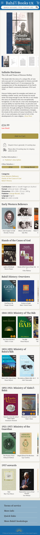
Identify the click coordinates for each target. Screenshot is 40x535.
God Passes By (9, 303)
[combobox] (20, 7)
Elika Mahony (27, 270)
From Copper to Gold (9, 230)
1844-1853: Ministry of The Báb (18, 313)
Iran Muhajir (26, 495)
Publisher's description (13, 160)
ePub (10, 167)
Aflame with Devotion (24, 230)
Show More (28, 116)
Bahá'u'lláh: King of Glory (9, 378)
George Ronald (29, 167)
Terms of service (12, 505)
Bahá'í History (7, 180)
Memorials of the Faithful (29, 417)
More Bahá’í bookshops (16, 521)
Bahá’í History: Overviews (16, 276)
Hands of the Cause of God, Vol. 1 (27, 267)
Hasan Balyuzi (25, 341)
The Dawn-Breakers (9, 339)
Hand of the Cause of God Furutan (26, 492)
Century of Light (26, 303)
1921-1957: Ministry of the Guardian (16, 428)
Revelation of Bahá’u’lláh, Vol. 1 (27, 378)
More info (9, 510)
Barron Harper (9, 269)
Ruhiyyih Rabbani (8, 457)
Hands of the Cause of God (11, 178)
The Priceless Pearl (8, 455)
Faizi (9, 492)
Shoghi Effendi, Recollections (25, 455)
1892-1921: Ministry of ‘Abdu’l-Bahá (18, 389)
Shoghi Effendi (8, 305)
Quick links (10, 515)
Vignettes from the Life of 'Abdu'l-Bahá (10, 417)
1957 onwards (9, 465)
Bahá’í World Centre (26, 305)
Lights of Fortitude (8, 267)
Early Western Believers (10, 176)
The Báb (24, 339)
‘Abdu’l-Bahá (29, 419)
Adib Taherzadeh (27, 380)
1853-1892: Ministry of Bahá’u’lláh (14, 350)
